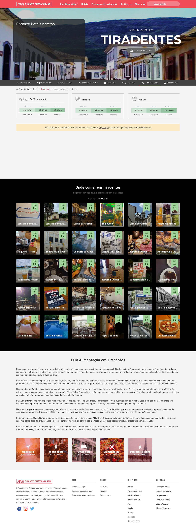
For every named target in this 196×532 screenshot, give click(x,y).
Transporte (172, 83)
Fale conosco (105, 495)
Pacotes (111, 83)
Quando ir (130, 83)
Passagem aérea (162, 486)
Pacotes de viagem (163, 491)
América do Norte (135, 491)
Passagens (25, 83)
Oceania (131, 517)
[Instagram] (26, 508)
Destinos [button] (125, 4)
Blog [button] (137, 4)
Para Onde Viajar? (69, 4)
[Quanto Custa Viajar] (35, 4)
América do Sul (22, 89)
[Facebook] (19, 508)
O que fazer (66, 83)
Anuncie (103, 491)
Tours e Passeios (163, 499)
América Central (134, 495)
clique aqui (104, 127)
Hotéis (84, 4)
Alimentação (151, 83)
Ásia (130, 504)
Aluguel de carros (163, 508)
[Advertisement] (98, 154)
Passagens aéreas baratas (104, 4)
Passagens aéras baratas (82, 491)
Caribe (130, 508)
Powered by (98, 199)
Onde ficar (46, 83)
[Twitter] (32, 508)
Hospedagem (161, 495)
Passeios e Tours (89, 83)
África (130, 486)
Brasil (35, 89)
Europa (131, 512)
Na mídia (103, 486)
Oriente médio (134, 521)
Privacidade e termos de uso (83, 495)
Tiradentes (45, 89)
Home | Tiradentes (143, 51)
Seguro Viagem (162, 504)
